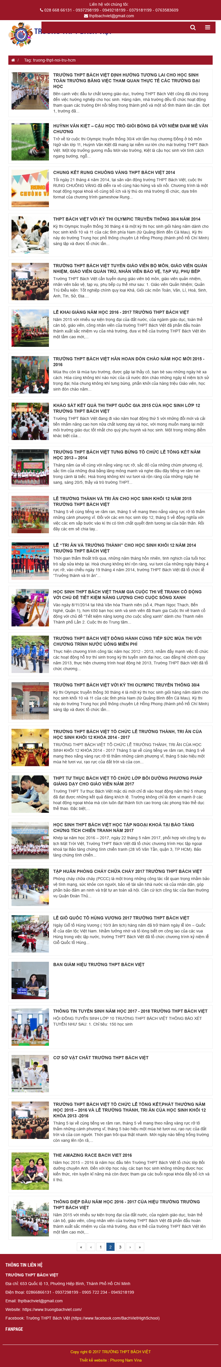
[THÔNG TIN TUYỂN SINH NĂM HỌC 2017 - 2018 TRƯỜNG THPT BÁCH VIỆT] (30, 1027)
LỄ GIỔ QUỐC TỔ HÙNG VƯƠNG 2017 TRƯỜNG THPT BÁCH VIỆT (121, 918)
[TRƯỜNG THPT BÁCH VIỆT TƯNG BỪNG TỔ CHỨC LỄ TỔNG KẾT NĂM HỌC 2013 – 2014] (30, 468)
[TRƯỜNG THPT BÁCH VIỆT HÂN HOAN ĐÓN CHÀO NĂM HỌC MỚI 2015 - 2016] (30, 374)
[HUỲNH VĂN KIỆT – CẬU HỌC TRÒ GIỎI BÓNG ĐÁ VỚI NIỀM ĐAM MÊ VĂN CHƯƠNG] (30, 141)
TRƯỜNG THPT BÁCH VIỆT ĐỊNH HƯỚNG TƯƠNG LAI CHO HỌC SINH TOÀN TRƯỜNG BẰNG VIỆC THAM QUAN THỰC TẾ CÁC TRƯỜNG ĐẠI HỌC (126, 80)
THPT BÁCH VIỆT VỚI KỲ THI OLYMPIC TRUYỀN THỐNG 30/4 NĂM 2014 (126, 219)
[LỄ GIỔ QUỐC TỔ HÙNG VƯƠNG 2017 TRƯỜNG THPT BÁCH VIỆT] (30, 934)
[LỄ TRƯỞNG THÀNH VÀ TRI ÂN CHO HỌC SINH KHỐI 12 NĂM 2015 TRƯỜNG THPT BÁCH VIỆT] (30, 514)
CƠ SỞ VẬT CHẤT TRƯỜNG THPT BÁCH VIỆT (100, 1057)
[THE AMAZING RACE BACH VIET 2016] (30, 1171)
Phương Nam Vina (126, 1360)
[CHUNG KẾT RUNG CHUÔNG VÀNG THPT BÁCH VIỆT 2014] (30, 188)
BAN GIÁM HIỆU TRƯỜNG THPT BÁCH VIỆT (98, 964)
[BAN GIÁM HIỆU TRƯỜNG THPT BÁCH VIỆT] (30, 980)
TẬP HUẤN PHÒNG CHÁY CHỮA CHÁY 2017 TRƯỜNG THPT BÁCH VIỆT (127, 871)
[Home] (20, 34)
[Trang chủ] (11, 60)
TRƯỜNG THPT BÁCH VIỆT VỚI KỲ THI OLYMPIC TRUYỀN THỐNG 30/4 (126, 685)
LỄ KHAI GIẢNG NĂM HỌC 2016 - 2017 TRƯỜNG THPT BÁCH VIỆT (121, 312)
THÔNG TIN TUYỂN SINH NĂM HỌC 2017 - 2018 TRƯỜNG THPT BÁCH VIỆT (130, 1011)
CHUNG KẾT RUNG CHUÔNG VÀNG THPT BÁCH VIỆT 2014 (114, 172)
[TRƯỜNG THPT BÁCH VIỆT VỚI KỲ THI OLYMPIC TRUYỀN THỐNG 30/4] (30, 701)
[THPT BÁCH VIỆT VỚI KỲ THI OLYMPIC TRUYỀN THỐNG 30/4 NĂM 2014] (30, 235)
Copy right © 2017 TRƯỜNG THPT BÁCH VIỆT (111, 1351)
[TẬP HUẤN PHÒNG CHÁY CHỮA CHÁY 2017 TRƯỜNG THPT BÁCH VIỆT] (30, 887)
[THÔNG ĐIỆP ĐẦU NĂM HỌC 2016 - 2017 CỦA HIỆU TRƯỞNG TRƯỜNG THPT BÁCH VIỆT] (30, 1217)
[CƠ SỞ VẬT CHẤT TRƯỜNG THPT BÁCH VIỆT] (30, 1073)
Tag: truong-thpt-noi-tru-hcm (50, 60)
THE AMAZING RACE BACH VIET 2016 (92, 1155)
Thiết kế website (93, 1360)
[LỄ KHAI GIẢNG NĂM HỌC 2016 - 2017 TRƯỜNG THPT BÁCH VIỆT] (30, 328)
